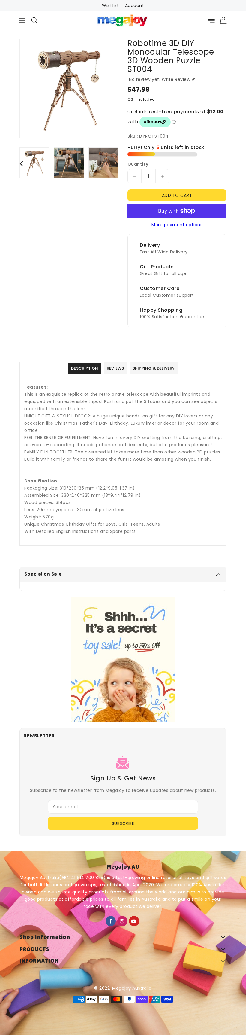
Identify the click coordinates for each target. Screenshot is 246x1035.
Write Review (176, 79)
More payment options (177, 225)
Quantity (138, 164)
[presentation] (21, 163)
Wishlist (110, 5)
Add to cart (177, 195)
